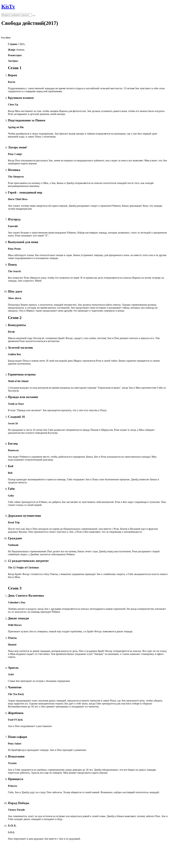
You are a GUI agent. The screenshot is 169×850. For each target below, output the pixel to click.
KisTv (8, 6)
